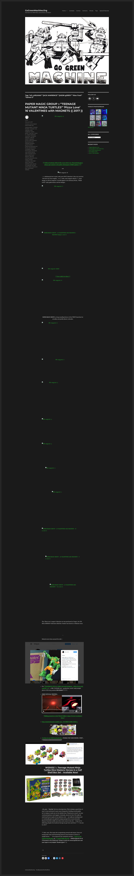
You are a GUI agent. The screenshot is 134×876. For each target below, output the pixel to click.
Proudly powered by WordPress (43, 870)
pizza (33, 155)
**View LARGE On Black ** (62, 276)
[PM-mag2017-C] (63, 207)
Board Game (28, 142)
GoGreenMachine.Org (36, 10)
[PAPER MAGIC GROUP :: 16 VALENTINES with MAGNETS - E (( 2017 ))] (63, 601)
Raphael (27, 156)
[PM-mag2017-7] (63, 369)
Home (64, 10)
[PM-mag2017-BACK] (63, 271)
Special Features (104, 10)
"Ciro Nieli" (32, 128)
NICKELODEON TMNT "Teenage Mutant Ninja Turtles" (30, 154)
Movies (91, 10)
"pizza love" (27, 136)
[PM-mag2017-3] (63, 454)
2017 (31, 140)
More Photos (91, 127)
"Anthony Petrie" (29, 127)
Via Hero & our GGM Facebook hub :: (52, 738)
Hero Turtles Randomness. (95, 150)
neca (26, 152)
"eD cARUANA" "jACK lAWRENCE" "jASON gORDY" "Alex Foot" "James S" (31, 131)
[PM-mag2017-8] (63, 296)
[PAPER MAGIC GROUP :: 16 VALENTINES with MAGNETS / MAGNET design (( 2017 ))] (63, 249)
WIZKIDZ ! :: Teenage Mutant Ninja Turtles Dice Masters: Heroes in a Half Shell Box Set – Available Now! (63, 770)
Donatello (32, 143)
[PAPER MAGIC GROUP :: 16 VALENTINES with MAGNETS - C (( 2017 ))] (63, 569)
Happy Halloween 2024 (94, 147)
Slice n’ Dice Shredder (94, 153)
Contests (71, 10)
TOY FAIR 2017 (28, 165)
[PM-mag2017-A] (63, 137)
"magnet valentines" (31, 134)
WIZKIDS (27, 169)
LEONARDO (28, 149)
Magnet (33, 149)
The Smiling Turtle (93, 151)
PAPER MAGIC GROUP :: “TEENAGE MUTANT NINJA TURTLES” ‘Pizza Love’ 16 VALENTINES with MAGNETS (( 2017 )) (54, 107)
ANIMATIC (34, 140)
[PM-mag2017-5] (63, 399)
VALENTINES (30, 168)
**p (74, 836)
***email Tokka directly (62, 838)
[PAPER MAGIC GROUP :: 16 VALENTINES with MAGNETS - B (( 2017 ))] (63, 541)
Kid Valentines (32, 147)
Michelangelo (28, 150)
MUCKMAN (34, 150)
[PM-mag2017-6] (63, 339)
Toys (96, 10)
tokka (31, 163)
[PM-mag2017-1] (63, 508)
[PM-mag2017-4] (63, 429)
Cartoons (84, 10)
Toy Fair (34, 163)
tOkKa (26, 120)
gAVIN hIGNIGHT (29, 144)
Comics (78, 10)
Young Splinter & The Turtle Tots (96, 148)
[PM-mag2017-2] (63, 478)
